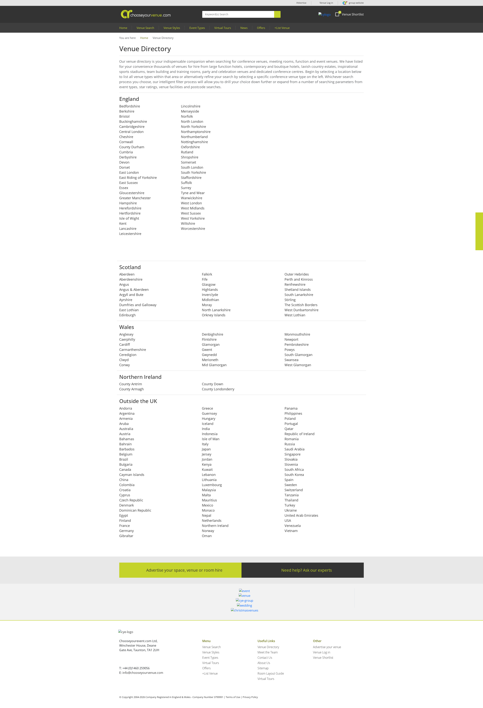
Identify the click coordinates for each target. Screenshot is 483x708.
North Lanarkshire (216, 310)
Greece (207, 408)
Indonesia (210, 434)
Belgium (125, 454)
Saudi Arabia (295, 449)
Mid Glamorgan (214, 365)
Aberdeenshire (130, 279)
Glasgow (208, 284)
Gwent (207, 349)
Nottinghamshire (194, 142)
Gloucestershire (131, 193)
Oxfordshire (190, 147)
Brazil (123, 459)
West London (191, 203)
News (244, 28)
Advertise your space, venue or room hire (184, 570)
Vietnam (291, 530)
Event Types (197, 28)
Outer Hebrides (297, 274)
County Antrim (130, 384)
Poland (290, 418)
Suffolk (186, 182)
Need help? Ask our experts (306, 570)
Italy (205, 444)
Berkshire (126, 111)
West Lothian (295, 315)
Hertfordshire (130, 213)
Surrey (186, 187)
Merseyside (190, 111)
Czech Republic (131, 500)
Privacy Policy (250, 697)
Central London (131, 131)
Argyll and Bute (131, 294)
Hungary (208, 418)
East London (129, 172)
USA (288, 520)
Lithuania (209, 479)
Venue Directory (268, 647)
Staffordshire (191, 177)
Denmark (126, 505)
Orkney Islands (213, 315)
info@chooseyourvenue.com (142, 673)
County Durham (131, 147)
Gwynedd (209, 354)
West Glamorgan (298, 365)
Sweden (291, 485)
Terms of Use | (234, 697)
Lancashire (127, 228)
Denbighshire (212, 334)
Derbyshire (128, 157)
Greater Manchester (135, 198)
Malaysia (209, 490)
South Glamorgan (298, 354)
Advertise (301, 2)
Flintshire (209, 339)
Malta (206, 495)
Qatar (289, 428)
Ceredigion (127, 354)
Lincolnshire (190, 106)
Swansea (291, 359)
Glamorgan (211, 344)
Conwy (124, 365)
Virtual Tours (222, 28)
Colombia (127, 485)
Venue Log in (326, 2)
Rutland (187, 152)
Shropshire (189, 157)
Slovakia (291, 459)
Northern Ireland (215, 525)
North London (192, 121)
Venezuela (293, 525)
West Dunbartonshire (301, 310)
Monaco (208, 510)
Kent (122, 223)
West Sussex (191, 213)
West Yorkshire (193, 218)
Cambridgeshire (132, 126)
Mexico (207, 505)
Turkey (290, 505)
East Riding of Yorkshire (138, 177)
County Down (212, 384)
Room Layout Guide (271, 673)
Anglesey (126, 334)
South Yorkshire (193, 172)
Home (123, 28)
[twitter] (479, 224)
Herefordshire (130, 208)
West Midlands (193, 208)
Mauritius (209, 500)
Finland (125, 520)
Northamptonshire (196, 131)
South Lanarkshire (299, 294)
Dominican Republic (135, 510)
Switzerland (294, 490)
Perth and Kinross (299, 279)
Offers (261, 28)
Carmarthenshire (132, 349)
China (123, 479)
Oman (207, 536)
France (124, 525)
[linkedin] (479, 231)
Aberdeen (127, 274)
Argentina (127, 413)
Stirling (290, 299)
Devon (124, 162)
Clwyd (124, 359)
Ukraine (291, 510)
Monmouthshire (297, 334)
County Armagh (131, 389)
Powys (290, 349)
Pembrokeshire (297, 344)
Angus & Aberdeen (134, 289)
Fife (205, 279)
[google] (479, 239)
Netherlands (212, 520)
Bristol (124, 116)
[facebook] (479, 216)
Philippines (293, 413)
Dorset (124, 167)
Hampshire (128, 203)
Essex (123, 187)
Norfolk (187, 116)
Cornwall (126, 142)
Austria (124, 434)
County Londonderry (218, 389)
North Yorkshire (193, 126)
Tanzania (292, 495)
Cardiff (124, 344)
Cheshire (126, 136)
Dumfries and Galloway (137, 305)
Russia (290, 444)
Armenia (126, 418)
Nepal (206, 515)
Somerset (188, 162)
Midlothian (210, 299)
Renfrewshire (295, 284)
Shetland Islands (298, 289)
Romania (292, 439)
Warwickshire (191, 198)
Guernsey (209, 413)
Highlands (210, 289)
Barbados (127, 449)
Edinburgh (127, 315)
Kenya (207, 464)
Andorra (125, 408)
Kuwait (207, 469)
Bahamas (126, 439)
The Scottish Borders (301, 305)
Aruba (124, 423)
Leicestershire (130, 233)
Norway (208, 530)
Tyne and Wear (193, 193)
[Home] (324, 14)
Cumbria (126, 152)
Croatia (125, 490)
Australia (126, 428)
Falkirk (207, 274)
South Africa (294, 469)
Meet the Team (268, 652)
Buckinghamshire (133, 121)
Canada (125, 469)
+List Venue (282, 28)
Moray (207, 305)
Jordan (207, 459)
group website (356, 2)
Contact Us (265, 657)
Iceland (207, 423)
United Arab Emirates (301, 515)
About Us (264, 663)
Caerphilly (127, 339)
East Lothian (129, 310)
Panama (291, 408)
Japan (206, 449)
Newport (291, 339)
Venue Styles (172, 28)
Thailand (291, 500)
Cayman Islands (131, 474)
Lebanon (209, 474)
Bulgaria (125, 464)
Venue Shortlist (323, 657)
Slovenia (291, 464)
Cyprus (124, 495)
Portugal (291, 423)
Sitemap (263, 668)
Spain (289, 479)
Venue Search (145, 28)
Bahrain (125, 444)
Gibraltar (126, 536)
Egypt (123, 515)
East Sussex (128, 182)
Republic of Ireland (300, 434)
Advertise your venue (327, 647)
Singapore (293, 454)
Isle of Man (210, 439)
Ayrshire (125, 299)
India (206, 428)
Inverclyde (210, 294)
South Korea (294, 474)
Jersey (206, 454)
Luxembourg (212, 485)
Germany (126, 530)
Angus (124, 284)
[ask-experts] (479, 246)
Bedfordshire (129, 106)
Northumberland (194, 136)
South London (192, 167)
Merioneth (210, 359)
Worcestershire (193, 228)
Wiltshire (188, 223)
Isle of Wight (129, 218)
